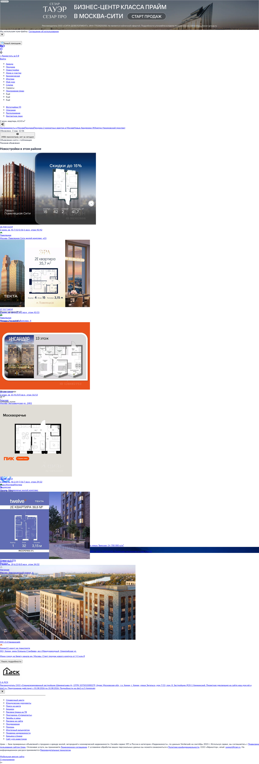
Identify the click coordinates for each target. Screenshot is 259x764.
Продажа (10, 66)
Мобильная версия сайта (12, 756)
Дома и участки (13, 72)
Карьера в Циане (14, 736)
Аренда (9, 63)
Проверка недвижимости (18, 733)
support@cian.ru (233, 747)
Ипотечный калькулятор (18, 730)
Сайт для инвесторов (16, 739)
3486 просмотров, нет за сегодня (17, 136)
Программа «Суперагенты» (19, 715)
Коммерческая (13, 75)
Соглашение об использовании (44, 31)
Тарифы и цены (13, 718)
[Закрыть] (2, 34)
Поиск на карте (13, 706)
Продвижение (13, 724)
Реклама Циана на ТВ (16, 712)
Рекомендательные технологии (55, 750)
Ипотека (10, 78)
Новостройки (12, 69)
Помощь (10, 727)
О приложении (7, 759)
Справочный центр (15, 700)
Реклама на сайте (14, 721)
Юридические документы (18, 703)
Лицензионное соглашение (74, 747)
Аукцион (10, 709)
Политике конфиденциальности (183, 747)
